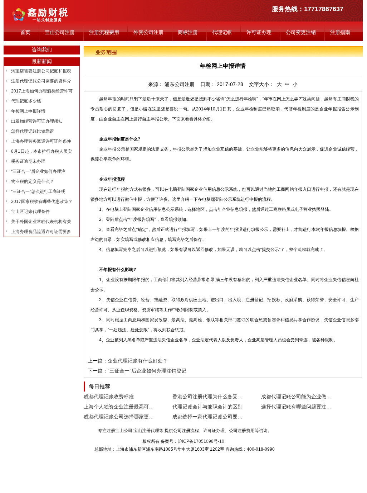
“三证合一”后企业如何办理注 (38, 171)
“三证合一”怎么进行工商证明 (38, 191)
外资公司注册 (148, 32)
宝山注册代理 (146, 430)
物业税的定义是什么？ (32, 181)
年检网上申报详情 (28, 111)
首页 (25, 32)
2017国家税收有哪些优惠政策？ (42, 201)
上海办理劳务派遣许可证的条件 (41, 141)
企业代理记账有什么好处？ (138, 361)
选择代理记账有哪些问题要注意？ (298, 406)
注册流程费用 (104, 32)
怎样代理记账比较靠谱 (32, 131)
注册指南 (340, 32)
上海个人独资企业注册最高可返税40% (126, 406)
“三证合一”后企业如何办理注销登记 (147, 371)
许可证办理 (258, 32)
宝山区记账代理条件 (30, 211)
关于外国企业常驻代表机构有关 (41, 221)
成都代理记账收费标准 (109, 396)
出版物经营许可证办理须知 (37, 121)
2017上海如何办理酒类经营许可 (42, 91)
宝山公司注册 (60, 32)
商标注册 (188, 32)
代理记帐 (222, 32)
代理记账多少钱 (26, 101)
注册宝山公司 (119, 430)
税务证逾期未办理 (28, 161)
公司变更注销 (301, 32)
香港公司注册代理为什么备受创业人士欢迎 (220, 396)
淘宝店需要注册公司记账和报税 (41, 71)
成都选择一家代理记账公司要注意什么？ (217, 416)
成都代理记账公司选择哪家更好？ (121, 416)
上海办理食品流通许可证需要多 (41, 231)
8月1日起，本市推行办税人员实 (41, 151)
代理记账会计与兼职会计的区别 (207, 406)
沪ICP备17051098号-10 (201, 441)
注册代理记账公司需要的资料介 (41, 81)
